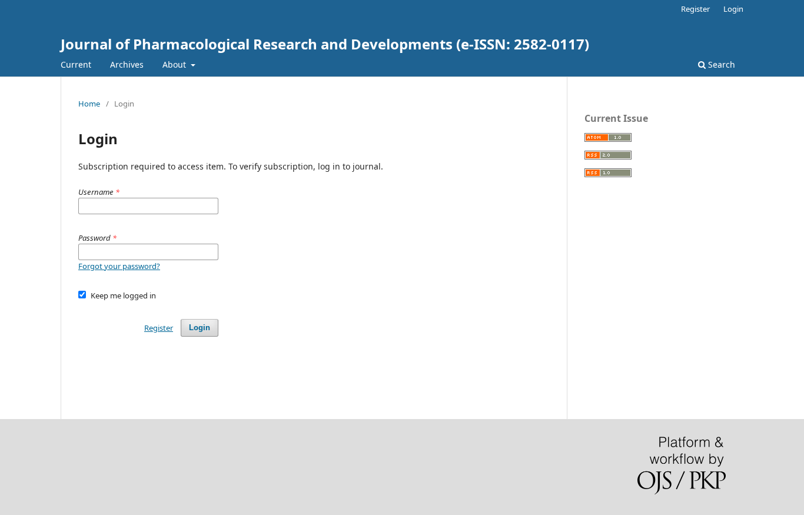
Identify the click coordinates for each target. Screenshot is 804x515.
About (175, 64)
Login (733, 9)
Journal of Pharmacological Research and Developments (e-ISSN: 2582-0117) (325, 44)
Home (89, 103)
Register (695, 9)
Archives (127, 64)
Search (720, 64)
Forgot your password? (119, 266)
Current (76, 64)
